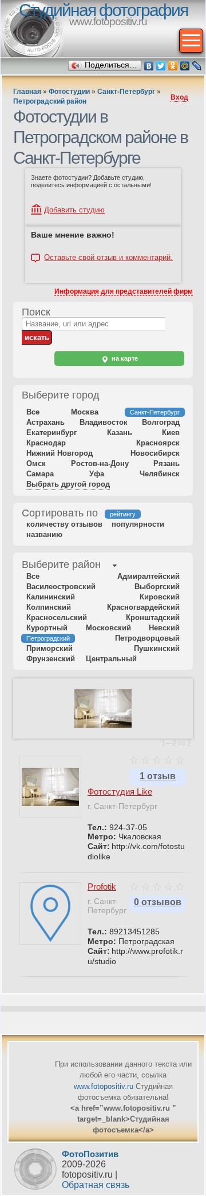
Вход (179, 97)
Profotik (102, 886)
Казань (119, 432)
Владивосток (104, 422)
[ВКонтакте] (149, 65)
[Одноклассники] (173, 65)
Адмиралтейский (148, 576)
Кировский (160, 597)
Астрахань (45, 422)
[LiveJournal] (197, 65)
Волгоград (161, 422)
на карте (124, 358)
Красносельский (56, 617)
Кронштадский (153, 617)
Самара (40, 473)
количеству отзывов (64, 524)
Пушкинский (157, 648)
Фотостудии (69, 92)
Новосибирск (155, 453)
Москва (84, 412)
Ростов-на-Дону (100, 463)
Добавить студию (74, 210)
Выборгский (157, 586)
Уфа (96, 473)
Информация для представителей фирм (123, 291)
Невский (164, 627)
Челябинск (160, 473)
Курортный (47, 627)
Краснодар (46, 443)
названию (44, 534)
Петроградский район (49, 101)
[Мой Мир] (185, 65)
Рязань (166, 463)
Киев (171, 432)
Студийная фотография (103, 10)
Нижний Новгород (59, 453)
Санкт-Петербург (126, 92)
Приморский (49, 648)
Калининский (50, 597)
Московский (108, 627)
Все (32, 412)
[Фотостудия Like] (103, 725)
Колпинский (48, 607)
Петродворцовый (147, 638)
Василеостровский (61, 586)
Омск (36, 463)
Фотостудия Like (120, 791)
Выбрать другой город (68, 484)
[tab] (61, 566)
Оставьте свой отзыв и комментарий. (108, 258)
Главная (27, 92)
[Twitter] (161, 65)
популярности (138, 524)
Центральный (111, 658)
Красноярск (158, 443)
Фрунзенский (50, 658)
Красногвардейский (143, 607)
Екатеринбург (51, 432)
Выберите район (61, 564)
